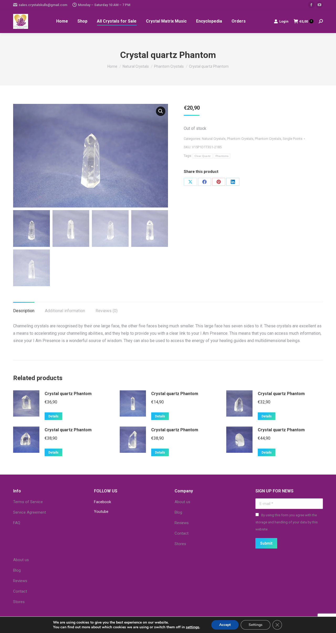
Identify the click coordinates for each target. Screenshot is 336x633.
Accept (225, 624)
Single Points (292, 139)
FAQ (16, 522)
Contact (181, 533)
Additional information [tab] (65, 310)
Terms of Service (28, 501)
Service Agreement (29, 512)
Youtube (101, 511)
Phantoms (222, 156)
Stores (180, 543)
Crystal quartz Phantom (68, 393)
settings (192, 627)
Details (53, 416)
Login (283, 21)
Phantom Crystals (240, 139)
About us (182, 501)
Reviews (182, 522)
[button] (160, 111)
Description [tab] (23, 310)
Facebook (102, 501)
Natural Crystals (213, 139)
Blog (178, 512)
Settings (255, 624)
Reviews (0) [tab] (107, 310)
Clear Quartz (203, 156)
